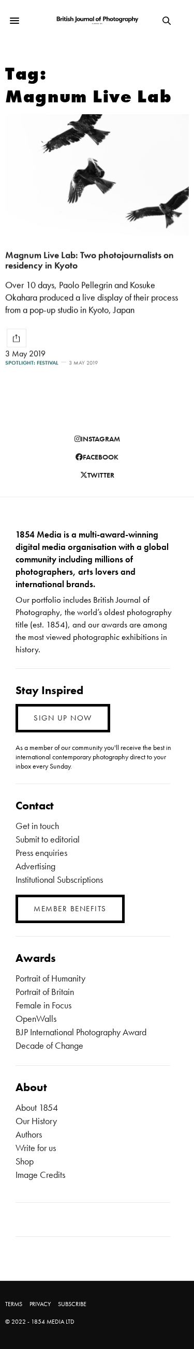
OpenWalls (36, 1018)
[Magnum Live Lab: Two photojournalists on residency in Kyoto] (97, 175)
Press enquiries (41, 853)
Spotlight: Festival (31, 362)
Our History (36, 1121)
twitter (100, 475)
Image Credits (40, 1175)
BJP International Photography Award (81, 1032)
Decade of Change (49, 1045)
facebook (100, 457)
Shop (25, 1161)
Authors (29, 1134)
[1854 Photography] (97, 21)
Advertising (35, 866)
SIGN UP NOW (63, 718)
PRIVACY (40, 1304)
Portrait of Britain (45, 992)
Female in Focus (43, 1005)
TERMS (13, 1304)
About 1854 (37, 1107)
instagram (100, 438)
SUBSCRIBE (72, 1304)
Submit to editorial (48, 839)
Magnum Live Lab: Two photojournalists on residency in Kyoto (89, 260)
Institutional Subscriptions (59, 879)
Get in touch (37, 826)
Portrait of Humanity (50, 978)
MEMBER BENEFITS (70, 908)
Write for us (36, 1148)
